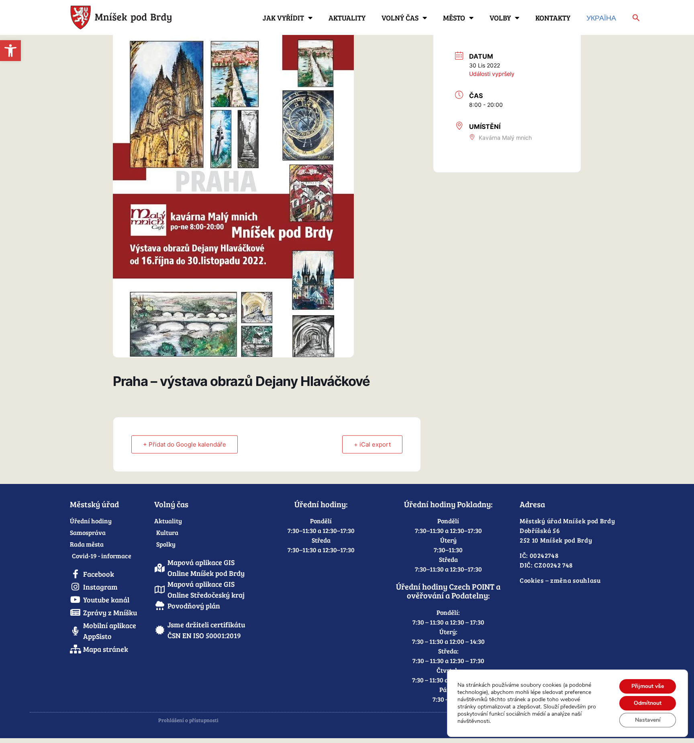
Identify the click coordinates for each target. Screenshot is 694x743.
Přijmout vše (647, 686)
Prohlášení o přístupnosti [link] (188, 720)
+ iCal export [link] (372, 444)
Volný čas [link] (400, 17)
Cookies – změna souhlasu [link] (560, 580)
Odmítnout (647, 703)
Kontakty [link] (552, 17)
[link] (10, 50)
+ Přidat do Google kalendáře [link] (184, 444)
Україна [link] (601, 17)
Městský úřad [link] (94, 504)
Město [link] (454, 17)
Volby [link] (500, 17)
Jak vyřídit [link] (283, 17)
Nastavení (648, 720)
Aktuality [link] (347, 17)
